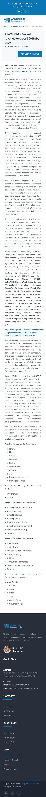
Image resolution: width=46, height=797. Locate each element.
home (4, 26)
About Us (7, 706)
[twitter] (23, 11)
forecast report (19, 71)
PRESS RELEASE (16, 26)
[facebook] (27, 11)
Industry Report (10, 760)
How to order (9, 733)
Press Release (9, 769)
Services (7, 715)
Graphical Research (30, 783)
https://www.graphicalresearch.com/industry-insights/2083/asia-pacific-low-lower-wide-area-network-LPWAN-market (24, 333)
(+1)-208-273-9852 (23, 6)
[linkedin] (19, 11)
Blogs (6, 764)
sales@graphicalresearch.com (23, 3)
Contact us (17, 651)
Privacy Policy (9, 742)
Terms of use (9, 737)
